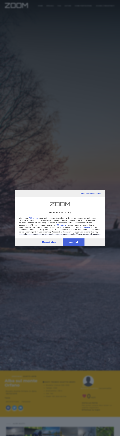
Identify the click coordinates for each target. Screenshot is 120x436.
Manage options (49, 242)
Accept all (73, 242)
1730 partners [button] (33, 218)
